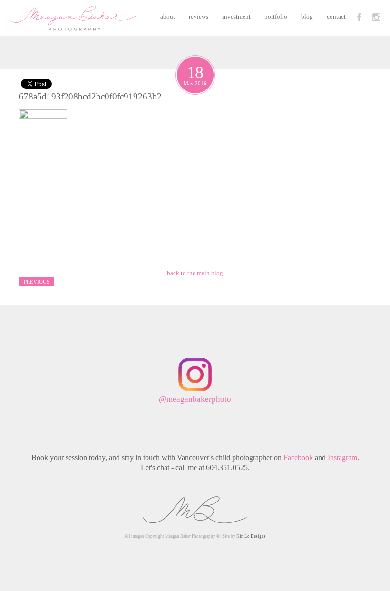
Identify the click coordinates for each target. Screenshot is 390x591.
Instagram (342, 457)
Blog (307, 16)
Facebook (298, 457)
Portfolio (275, 16)
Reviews (198, 16)
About (167, 16)
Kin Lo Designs (251, 536)
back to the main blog (195, 272)
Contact (336, 16)
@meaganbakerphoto (195, 399)
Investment (236, 16)
